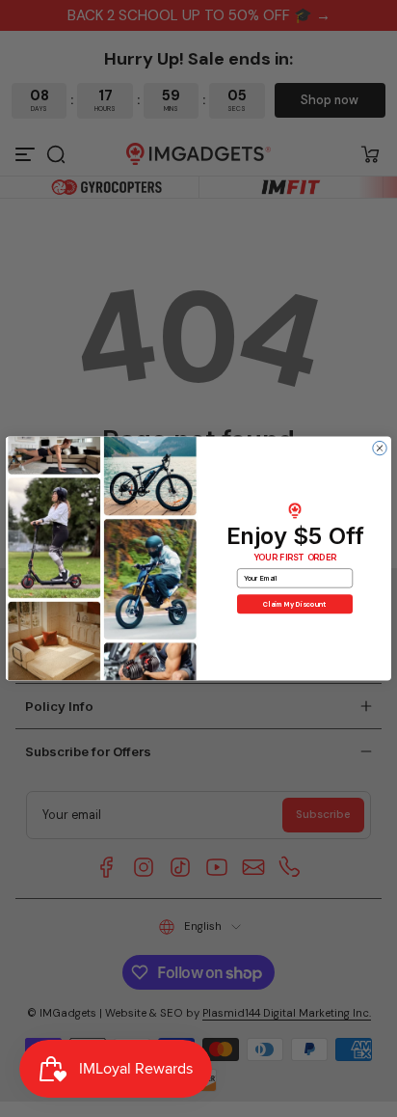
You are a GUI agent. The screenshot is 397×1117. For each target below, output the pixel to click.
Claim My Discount (294, 604)
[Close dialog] (379, 447)
